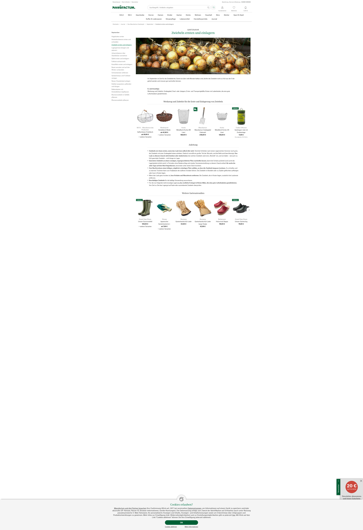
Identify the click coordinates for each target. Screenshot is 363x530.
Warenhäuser (116, 2)
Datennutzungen (194, 508)
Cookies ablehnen (171, 527)
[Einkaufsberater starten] (213, 7)
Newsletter (135, 2)
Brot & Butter (126, 2)
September (150, 24)
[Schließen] (361, 481)
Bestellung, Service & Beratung (236, 2)
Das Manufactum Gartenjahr (136, 24)
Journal (123, 24)
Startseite (116, 24)
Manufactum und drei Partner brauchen (130, 508)
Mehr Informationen (191, 527)
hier (233, 515)
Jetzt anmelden (345, 480)
